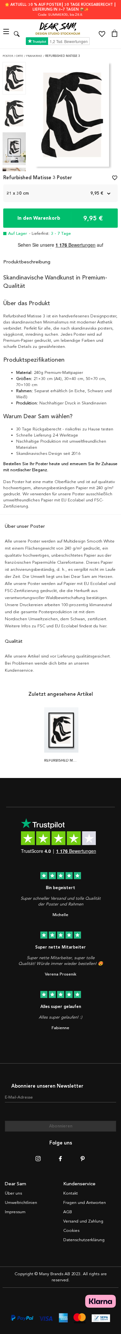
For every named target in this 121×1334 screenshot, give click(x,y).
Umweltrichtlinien (21, 1202)
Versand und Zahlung (83, 1221)
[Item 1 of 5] (72, 117)
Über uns (13, 1193)
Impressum (15, 1212)
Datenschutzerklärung (84, 1239)
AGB (67, 1212)
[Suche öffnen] (17, 33)
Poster (8, 56)
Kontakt (70, 1193)
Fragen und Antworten (84, 1202)
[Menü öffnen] (7, 33)
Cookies (71, 1230)
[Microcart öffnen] (114, 34)
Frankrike (34, 56)
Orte (20, 56)
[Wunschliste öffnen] (102, 34)
